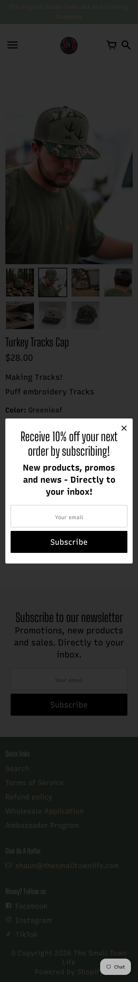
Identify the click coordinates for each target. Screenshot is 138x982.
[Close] (124, 428)
